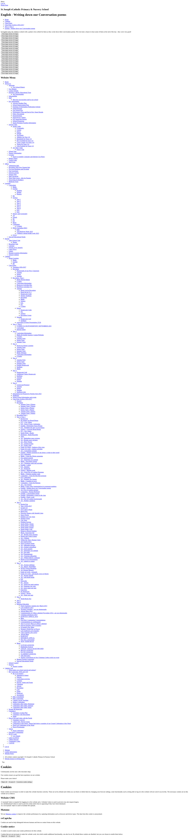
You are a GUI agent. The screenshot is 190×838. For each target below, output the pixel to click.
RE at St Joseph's (18, 673)
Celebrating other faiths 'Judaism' (23, 706)
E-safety (19, 281)
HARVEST (24, 636)
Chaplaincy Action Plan (20, 713)
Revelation (20, 688)
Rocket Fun (24, 419)
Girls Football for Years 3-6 (25, 146)
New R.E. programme (27, 640)
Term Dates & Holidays (16, 180)
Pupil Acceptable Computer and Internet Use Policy (29, 157)
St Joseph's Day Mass (27, 627)
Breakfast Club (13, 244)
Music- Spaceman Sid (27, 533)
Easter (18, 691)
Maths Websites (21, 353)
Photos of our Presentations (29, 559)
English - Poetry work (27, 497)
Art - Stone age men (27, 595)
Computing (16, 224)
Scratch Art (24, 508)
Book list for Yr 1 (26, 292)
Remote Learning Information (18, 253)
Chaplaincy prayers (19, 720)
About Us (8, 83)
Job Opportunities (18, 94)
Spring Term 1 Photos (27, 410)
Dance (19, 132)
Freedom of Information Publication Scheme (26, 107)
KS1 (18, 210)
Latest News (13, 249)
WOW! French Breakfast (28, 568)
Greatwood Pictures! (23, 385)
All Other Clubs (18, 148)
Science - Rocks (26, 593)
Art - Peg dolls (25, 552)
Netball (19, 133)
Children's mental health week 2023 (28, 233)
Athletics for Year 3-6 (23, 137)
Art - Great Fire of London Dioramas (32, 472)
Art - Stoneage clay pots (28, 586)
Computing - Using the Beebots (30, 483)
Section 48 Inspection (15, 709)
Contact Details (13, 91)
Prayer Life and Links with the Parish (20, 718)
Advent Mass (25, 634)
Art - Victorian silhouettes (29, 556)
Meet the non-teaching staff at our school (25, 100)
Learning (7, 183)
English (15, 189)
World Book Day (26, 599)
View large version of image (10, 34)
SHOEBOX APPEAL (28, 638)
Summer (19, 276)
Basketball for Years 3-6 (24, 139)
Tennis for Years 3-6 (23, 144)
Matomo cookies (11, 814)
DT (14, 221)
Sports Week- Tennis (27, 524)
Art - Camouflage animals (29, 451)
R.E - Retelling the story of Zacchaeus (32, 427)
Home (7, 19)
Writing (19, 192)
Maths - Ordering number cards (30, 474)
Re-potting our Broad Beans (29, 420)
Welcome (12, 85)
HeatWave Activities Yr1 (24, 287)
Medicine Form (13, 181)
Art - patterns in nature (28, 561)
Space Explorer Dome (27, 543)
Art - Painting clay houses (29, 479)
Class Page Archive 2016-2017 (14, 25)
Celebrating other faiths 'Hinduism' (23, 704)
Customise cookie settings (24, 782)
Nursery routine (17, 666)
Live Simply (16, 736)
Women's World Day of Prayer (30, 629)
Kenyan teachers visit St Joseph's (31, 625)
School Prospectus (18, 121)
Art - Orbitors (25, 538)
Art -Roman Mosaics (27, 570)
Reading (19, 190)
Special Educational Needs (17, 237)
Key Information (14, 101)
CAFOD (11, 743)
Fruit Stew (24, 590)
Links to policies (14, 738)
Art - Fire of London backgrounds (31, 499)
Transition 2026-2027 (19, 267)
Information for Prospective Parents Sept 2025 (27, 394)
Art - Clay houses (26, 484)
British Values (13, 158)
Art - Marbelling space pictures (30, 438)
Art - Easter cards (26, 445)
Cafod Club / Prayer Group (21, 722)
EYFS (15, 235)
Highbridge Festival (27, 647)
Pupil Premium (17, 116)
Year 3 (19, 203)
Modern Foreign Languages (25, 659)
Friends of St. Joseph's (16, 247)
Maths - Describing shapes (29, 461)
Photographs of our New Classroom (28, 271)
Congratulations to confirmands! (31, 622)
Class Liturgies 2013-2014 (29, 632)
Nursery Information (15, 153)
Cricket (19, 130)
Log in (3, 3)
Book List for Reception (28, 290)
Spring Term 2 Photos (27, 408)
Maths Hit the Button (23, 280)
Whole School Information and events (24, 397)
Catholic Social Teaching (20, 700)
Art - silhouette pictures (28, 545)
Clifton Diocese (14, 739)
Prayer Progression (18, 727)
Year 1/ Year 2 (9, 27)
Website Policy (9, 753)
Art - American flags (27, 443)
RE (14, 196)
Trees (22, 436)
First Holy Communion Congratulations (33, 620)
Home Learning (14, 258)
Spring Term (20, 340)
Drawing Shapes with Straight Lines (32, 513)
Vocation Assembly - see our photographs (34, 609)
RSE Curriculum (18, 698)
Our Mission (13, 89)
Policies (19, 677)
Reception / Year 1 (18, 278)
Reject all (4, 782)
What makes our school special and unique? (22, 670)
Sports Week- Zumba (27, 525)
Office (7, 164)
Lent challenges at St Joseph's (30, 631)
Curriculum (12, 185)
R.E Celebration (26, 454)
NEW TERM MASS (27, 641)
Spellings (23, 321)
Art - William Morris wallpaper (30, 558)
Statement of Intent (22, 675)
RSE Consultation (18, 697)
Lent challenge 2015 (27, 607)
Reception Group (26, 315)
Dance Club (20, 149)
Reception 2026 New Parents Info (19, 167)
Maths (15, 187)
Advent (19, 686)
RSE (18, 230)
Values (11, 729)
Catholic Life (9, 668)
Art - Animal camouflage (28, 547)
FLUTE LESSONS (27, 652)
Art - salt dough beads (27, 577)
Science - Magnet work (28, 470)
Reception (16, 269)
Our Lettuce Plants (26, 509)
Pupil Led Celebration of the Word (23, 725)
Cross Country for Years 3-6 (25, 142)
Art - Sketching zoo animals (29, 460)
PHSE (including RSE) (20, 228)
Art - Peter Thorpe (26, 442)
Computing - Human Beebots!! (30, 492)
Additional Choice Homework (26, 374)
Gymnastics (20, 128)
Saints (14, 716)
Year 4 (19, 205)
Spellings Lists (21, 392)
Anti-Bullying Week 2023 (25, 231)
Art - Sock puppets (26, 549)
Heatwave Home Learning (25, 345)
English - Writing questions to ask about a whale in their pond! (40, 452)
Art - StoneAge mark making (30, 584)
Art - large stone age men (28, 588)
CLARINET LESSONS (28, 654)
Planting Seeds (25, 518)
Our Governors (13, 171)
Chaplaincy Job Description (21, 714)
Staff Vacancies (13, 176)
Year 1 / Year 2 (17, 324)
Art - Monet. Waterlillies (28, 566)
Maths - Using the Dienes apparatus (32, 456)
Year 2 (19, 201)
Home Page (4, 5)
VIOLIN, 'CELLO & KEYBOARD (32, 648)
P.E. (22, 304)
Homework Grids (26, 294)
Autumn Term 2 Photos (28, 411)
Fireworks (24, 581)
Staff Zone (12, 162)
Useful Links (13, 160)
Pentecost (20, 693)
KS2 (18, 212)
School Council (13, 663)
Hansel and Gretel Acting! (29, 536)
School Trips (13, 174)
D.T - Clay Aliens (26, 422)
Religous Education (23, 604)
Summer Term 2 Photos (28, 404)
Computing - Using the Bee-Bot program (33, 476)
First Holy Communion (16, 732)
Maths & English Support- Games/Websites (30, 335)
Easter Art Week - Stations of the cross (33, 447)
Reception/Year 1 (22, 415)
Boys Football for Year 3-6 (25, 140)
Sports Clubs (17, 126)
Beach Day (24, 511)
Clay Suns (24, 520)
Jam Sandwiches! (26, 542)
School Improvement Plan (21, 105)
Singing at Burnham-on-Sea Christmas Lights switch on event (40, 657)
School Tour (12, 151)
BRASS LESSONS (27, 650)
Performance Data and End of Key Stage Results (28, 112)
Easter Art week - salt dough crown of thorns (35, 574)
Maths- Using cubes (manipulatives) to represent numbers (38, 486)
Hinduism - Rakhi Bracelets (29, 435)
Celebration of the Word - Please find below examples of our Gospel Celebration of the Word (42, 723)
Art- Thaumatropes (26, 554)
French (15, 217)
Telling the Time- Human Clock (30, 540)
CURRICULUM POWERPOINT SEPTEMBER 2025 (34, 326)
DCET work (13, 734)
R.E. (22, 303)
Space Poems (25, 515)
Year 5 (19, 206)
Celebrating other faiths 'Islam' (22, 707)
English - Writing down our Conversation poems (20, 28)
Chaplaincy (12, 711)
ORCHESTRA (25, 656)
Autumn (19, 272)
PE (14, 219)
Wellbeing (16, 395)
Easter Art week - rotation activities (31, 449)
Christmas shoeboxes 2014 (29, 615)
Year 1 (19, 199)
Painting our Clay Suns (28, 517)
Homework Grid (26, 319)
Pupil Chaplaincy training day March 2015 (34, 606)
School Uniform (14, 255)
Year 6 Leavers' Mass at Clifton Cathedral (34, 624)
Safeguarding (13, 96)
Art (14, 215)
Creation (19, 681)
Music (15, 222)
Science (15, 198)
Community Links (14, 741)
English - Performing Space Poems (31, 426)
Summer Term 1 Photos (28, 406)
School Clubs (13, 124)
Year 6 (19, 208)
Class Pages (8, 23)
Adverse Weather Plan (20, 103)
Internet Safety (21, 329)
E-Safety (11, 155)
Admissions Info (14, 165)
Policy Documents (18, 114)
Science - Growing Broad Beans (31, 429)
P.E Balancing (25, 591)
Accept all (12, 782)
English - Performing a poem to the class (33, 495)
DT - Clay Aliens (26, 431)
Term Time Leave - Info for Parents (20, 178)
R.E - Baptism (25, 467)
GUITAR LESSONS (27, 645)
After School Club (14, 240)
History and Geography (20, 214)
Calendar (11, 246)
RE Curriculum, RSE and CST (18, 672)
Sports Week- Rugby (27, 527)
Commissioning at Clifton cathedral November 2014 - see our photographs (44, 613)
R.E (22, 579)
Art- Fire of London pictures (29, 490)
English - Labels (26, 465)
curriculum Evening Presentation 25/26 (29, 322)
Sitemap (7, 750)
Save (18, 836)
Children (7, 21)
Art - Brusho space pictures (29, 440)
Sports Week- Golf (26, 529)
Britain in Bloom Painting (29, 531)
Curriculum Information (24, 283)
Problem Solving (26, 522)
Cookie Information (11, 752)
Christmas (20, 684)
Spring (19, 274)
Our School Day (18, 110)
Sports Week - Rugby (27, 433)
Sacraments (20, 695)
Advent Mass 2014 (26, 611)
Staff (10, 98)
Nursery (19, 401)
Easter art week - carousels (29, 572)
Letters (11, 251)
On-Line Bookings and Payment (19, 169)
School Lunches (14, 173)
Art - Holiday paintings (28, 501)
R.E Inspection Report (20, 119)
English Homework (23, 365)
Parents (7, 239)
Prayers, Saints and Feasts (25, 682)
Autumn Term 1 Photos (28, 413)
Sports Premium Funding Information (24, 123)
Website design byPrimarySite (15, 759)
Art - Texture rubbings (28, 565)
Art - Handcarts (25, 468)
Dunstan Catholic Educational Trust (20, 92)
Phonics (19, 194)
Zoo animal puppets (27, 458)
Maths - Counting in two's (29, 481)
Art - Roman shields (27, 575)
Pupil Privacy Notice (19, 117)
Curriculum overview (23, 679)
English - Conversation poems (30, 493)
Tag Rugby (20, 135)
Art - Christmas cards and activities (31, 463)
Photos (15, 242)
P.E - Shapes (24, 583)
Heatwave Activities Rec (24, 285)
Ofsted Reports (17, 108)
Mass (22, 618)
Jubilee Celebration (19, 702)
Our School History (19, 87)
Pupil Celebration (18, 730)
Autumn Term (21, 338)
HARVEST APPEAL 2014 (29, 616)
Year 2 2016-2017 (26, 506)
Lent (18, 689)
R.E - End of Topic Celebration (30, 424)
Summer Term (21, 342)
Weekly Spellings (26, 296)
